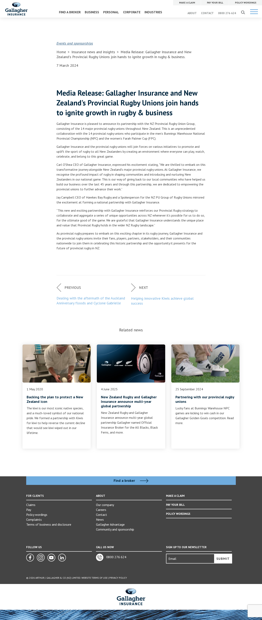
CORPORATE (131, 12)
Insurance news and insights (93, 52)
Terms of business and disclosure (48, 524)
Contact (101, 515)
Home (61, 52)
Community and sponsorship (115, 529)
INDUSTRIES (153, 12)
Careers (101, 510)
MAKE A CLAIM (175, 496)
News (100, 519)
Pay (28, 510)
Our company (105, 505)
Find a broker (125, 480)
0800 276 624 (227, 13)
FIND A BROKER (70, 12)
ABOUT (192, 13)
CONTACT (207, 13)
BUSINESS (92, 12)
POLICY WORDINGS (178, 514)
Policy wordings (36, 515)
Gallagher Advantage (110, 524)
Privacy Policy (118, 577)
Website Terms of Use (94, 577)
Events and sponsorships (74, 43)
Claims (30, 505)
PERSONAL (111, 12)
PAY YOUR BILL (175, 505)
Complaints (34, 519)
